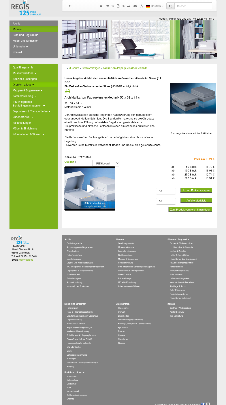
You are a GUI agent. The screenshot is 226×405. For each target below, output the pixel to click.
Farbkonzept (72, 307)
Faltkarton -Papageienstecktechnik (125, 68)
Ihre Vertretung (176, 315)
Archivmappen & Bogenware (79, 247)
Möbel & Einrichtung (25, 128)
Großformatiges (91, 68)
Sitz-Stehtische (74, 346)
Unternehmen (21, 46)
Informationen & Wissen (78, 286)
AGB (69, 387)
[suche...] (170, 5)
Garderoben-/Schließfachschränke (82, 362)
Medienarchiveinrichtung (78, 331)
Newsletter (123, 339)
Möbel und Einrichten (25, 40)
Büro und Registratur (25, 35)
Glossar (121, 342)
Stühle (69, 350)
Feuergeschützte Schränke (79, 342)
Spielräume (123, 327)
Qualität (69, 162)
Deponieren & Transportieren (80, 270)
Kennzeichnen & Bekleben (182, 282)
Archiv (16, 23)
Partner (121, 331)
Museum (18, 29)
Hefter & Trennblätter (179, 254)
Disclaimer (71, 383)
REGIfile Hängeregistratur (181, 262)
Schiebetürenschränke (77, 354)
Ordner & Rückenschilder (181, 243)
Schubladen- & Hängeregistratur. (81, 335)
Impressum (72, 375)
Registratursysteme (179, 293)
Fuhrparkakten (176, 274)
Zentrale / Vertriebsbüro (180, 307)
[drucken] (129, 5)
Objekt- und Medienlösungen (80, 262)
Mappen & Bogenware (128, 258)
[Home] (101, 5)
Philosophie (123, 307)
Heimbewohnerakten (179, 270)
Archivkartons (73, 250)
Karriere (121, 335)
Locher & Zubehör (178, 250)
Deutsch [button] (155, 6)
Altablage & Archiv (178, 286)
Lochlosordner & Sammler (181, 247)
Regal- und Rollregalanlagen (79, 327)
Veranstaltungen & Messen (130, 319)
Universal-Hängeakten (180, 278)
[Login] (70, 5)
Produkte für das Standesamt (183, 258)
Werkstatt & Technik (76, 323)
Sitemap (70, 398)
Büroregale (71, 358)
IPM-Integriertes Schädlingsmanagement (85, 266)
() (112, 5)
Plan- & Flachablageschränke (80, 311)
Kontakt (17, 52)
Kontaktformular (177, 311)
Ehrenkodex (123, 315)
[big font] (141, 5)
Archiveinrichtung (74, 282)
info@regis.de (26, 259)
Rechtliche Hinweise (74, 372)
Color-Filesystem (177, 289)
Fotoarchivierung (74, 254)
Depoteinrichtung (74, 319)
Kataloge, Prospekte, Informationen (134, 323)
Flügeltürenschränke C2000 (79, 339)
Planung (70, 366)
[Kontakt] (135, 5)
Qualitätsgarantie (23, 67)
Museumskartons (126, 247)
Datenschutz (72, 379)
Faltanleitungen (22, 122)
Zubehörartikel (73, 274)
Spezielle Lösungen (127, 250)
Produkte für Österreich (180, 297)
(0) (123, 5)
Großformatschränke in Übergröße (82, 315)
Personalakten (176, 266)
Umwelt (121, 311)
